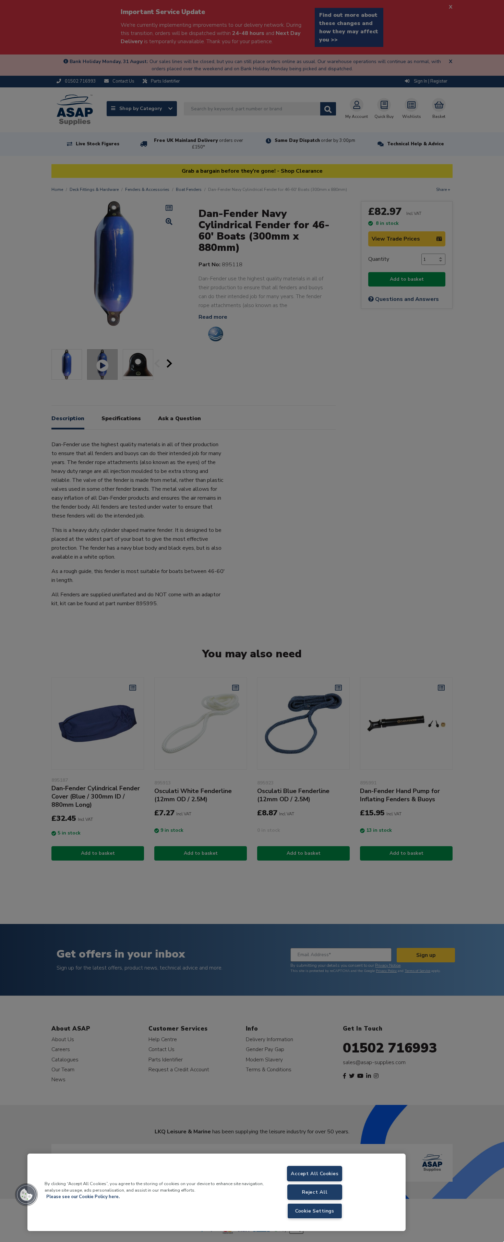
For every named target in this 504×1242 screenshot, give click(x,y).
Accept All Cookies (314, 1173)
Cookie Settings (314, 1210)
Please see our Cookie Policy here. (83, 1197)
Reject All (314, 1192)
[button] (26, 1195)
